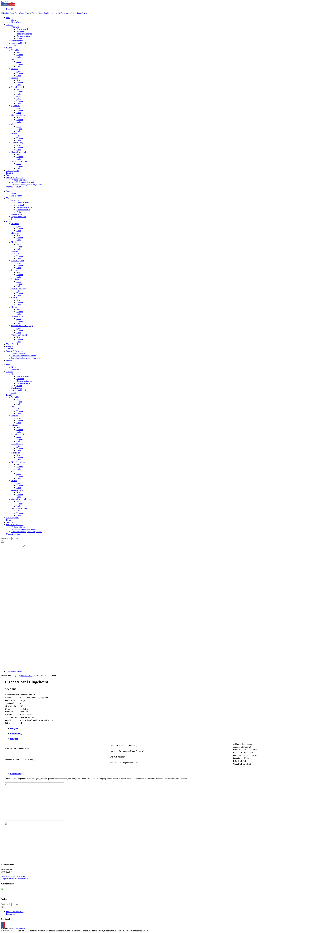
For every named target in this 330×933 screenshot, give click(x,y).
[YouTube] (4, 925)
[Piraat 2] (34, 859)
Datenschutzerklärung (15, 911)
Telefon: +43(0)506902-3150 (13, 876)
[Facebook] (2, 925)
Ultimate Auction (18, 928)
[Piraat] (34, 820)
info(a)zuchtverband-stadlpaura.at (14, 879)
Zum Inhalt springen (9, 2)
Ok (147, 931)
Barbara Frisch (26, 676)
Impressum (10, 914)
